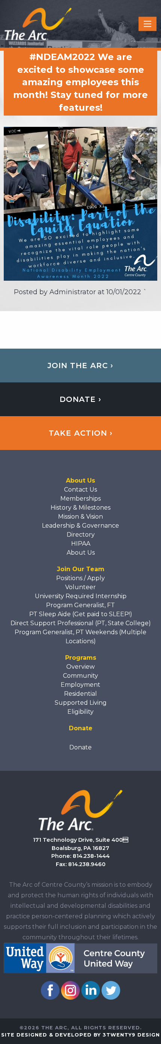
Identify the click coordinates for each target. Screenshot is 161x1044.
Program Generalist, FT (80, 605)
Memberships (80, 498)
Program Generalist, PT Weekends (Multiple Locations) (80, 637)
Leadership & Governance (80, 525)
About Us (81, 552)
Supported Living (81, 702)
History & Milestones (80, 507)
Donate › (80, 399)
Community (80, 675)
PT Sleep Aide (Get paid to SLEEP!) (80, 614)
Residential (80, 693)
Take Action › (81, 433)
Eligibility (80, 711)
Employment (80, 684)
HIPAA (80, 543)
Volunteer (80, 587)
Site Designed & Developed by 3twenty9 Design (80, 1035)
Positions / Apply (80, 578)
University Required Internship (81, 596)
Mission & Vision (80, 516)
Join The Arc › (80, 365)
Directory (81, 534)
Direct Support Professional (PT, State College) (80, 623)
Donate (80, 747)
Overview (80, 666)
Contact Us (80, 489)
